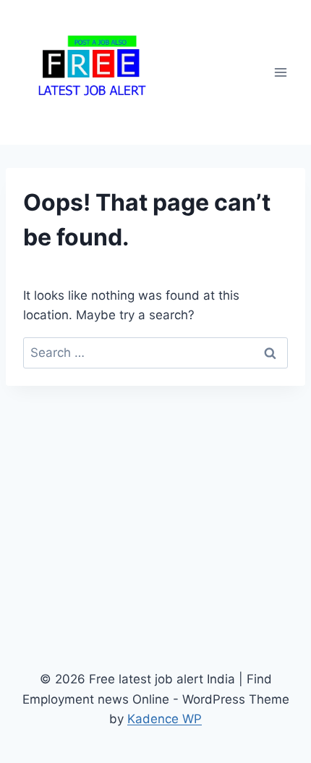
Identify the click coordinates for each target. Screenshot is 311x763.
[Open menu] (280, 72)
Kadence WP (164, 719)
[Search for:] (155, 352)
